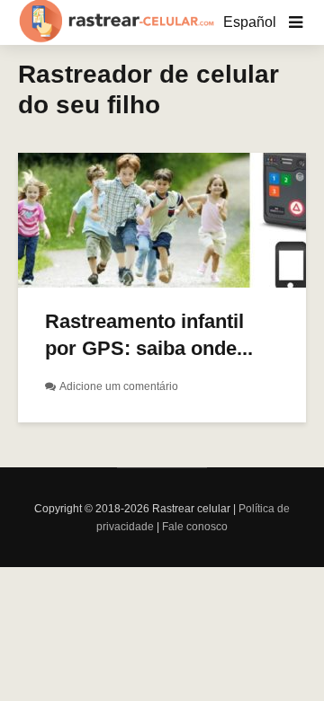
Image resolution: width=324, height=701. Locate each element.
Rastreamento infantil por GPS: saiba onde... (149, 334)
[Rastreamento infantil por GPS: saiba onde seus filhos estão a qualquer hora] (162, 218)
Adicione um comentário (118, 386)
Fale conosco (195, 526)
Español (249, 22)
